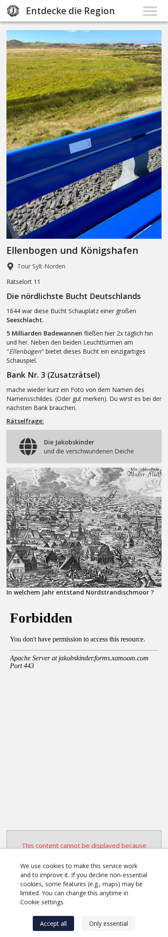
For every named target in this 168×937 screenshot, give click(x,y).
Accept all (53, 923)
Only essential (108, 923)
